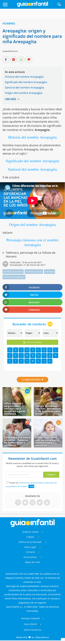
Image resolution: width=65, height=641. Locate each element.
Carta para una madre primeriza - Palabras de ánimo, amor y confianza (17, 441)
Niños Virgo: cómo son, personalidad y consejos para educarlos (47, 441)
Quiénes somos (30, 531)
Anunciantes (30, 557)
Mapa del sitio (32, 562)
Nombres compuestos (13, 276)
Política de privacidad (30, 541)
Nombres (9, 23)
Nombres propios (34, 271)
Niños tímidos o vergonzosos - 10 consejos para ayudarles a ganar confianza (15, 408)
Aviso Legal (30, 547)
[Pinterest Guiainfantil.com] (25, 503)
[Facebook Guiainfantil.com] (18, 503)
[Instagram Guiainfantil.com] (32, 503)
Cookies (30, 536)
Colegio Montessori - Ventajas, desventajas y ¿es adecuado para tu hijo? (48, 409)
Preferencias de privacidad (30, 482)
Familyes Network (30, 618)
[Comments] (28, 60)
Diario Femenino (32, 629)
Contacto (30, 551)
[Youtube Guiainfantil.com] (47, 503)
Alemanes (49, 271)
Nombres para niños (13, 271)
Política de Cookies (19, 486)
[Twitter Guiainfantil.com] (39, 503)
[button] (9, 6)
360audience (42, 637)
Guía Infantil (30, 624)
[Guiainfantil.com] (32, 6)
